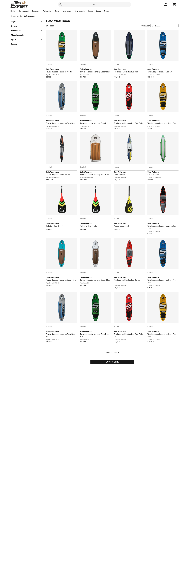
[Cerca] (60, 4)
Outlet (98, 11)
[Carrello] (174, 4)
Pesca (90, 11)
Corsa (57, 11)
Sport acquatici (80, 11)
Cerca (94, 4)
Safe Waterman (52, 69)
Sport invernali (24, 11)
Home (12, 16)
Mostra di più (112, 362)
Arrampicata (67, 11)
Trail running (47, 11)
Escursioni (35, 11)
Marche (106, 11)
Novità (12, 11)
